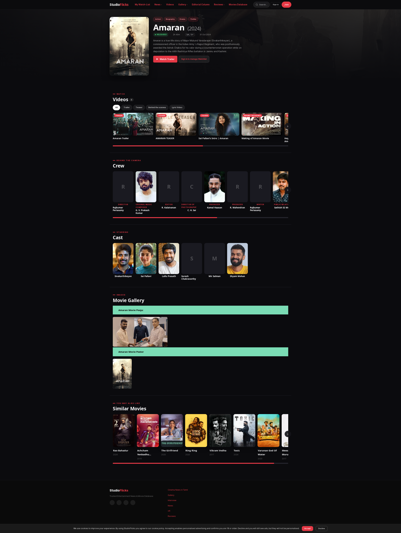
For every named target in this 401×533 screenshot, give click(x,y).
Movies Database (238, 4)
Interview (172, 500)
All (116, 107)
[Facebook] (112, 502)
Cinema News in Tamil (178, 490)
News (157, 4)
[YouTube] (132, 502)
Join (286, 4)
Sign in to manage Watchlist (194, 59)
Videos (170, 4)
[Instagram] (119, 502)
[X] (125, 502)
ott (169, 511)
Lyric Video (177, 107)
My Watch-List (142, 4)
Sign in (276, 4)
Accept (307, 528)
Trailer (127, 107)
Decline (321, 528)
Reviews (218, 4)
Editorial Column (201, 4)
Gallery (182, 4)
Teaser (139, 107)
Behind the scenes (157, 107)
